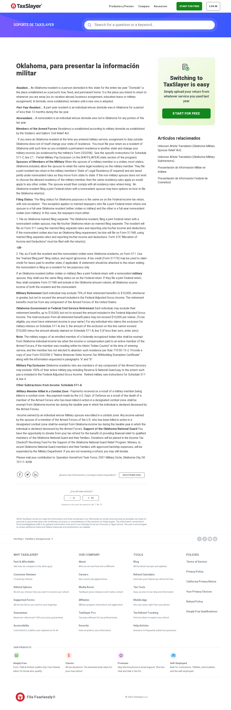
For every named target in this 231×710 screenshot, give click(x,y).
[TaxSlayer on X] (199, 539)
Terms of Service (196, 561)
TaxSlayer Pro (87, 612)
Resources (160, 6)
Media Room (86, 587)
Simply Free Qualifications (201, 611)
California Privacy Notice (201, 581)
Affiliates (84, 599)
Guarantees (20, 612)
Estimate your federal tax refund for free (153, 579)
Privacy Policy (194, 571)
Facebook (19, 474)
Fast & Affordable (24, 561)
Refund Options (23, 587)
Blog (136, 561)
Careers (83, 574)
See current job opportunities (93, 579)
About (82, 561)
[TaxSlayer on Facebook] (204, 539)
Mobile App (140, 599)
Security (84, 625)
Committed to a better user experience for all (36, 630)
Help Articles (141, 625)
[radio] (72, 498)
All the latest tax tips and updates (150, 566)
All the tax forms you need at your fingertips (35, 605)
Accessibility (21, 625)
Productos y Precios (121, 6)
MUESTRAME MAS (132, 475)
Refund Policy (194, 601)
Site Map (18, 539)
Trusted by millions (23, 579)
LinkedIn (35, 474)
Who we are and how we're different (96, 566)
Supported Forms (24, 599)
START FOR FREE (189, 6)
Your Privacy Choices (199, 591)
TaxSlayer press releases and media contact (101, 592)
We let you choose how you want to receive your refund (41, 592)
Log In (213, 6)
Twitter (27, 474)
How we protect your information (95, 630)
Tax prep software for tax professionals (98, 617)
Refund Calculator (144, 574)
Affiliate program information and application (101, 605)
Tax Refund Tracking (145, 612)
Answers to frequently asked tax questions (154, 630)
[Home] (26, 6)
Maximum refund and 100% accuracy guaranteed (38, 617)
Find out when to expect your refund (151, 617)
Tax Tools (139, 587)
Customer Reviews (25, 574)
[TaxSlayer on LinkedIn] (215, 539)
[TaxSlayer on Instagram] (210, 539)
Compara (143, 6)
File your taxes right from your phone (151, 605)
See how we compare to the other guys (33, 566)
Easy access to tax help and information (153, 592)
